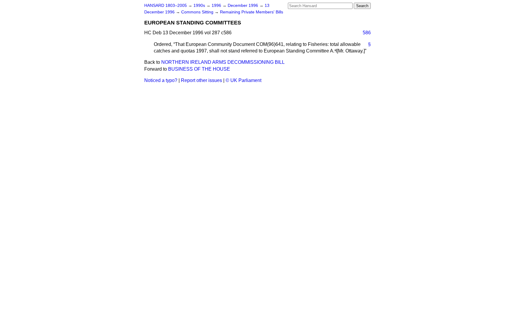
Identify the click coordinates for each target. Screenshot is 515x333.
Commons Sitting (198, 12)
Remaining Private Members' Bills (251, 12)
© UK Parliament (243, 80)
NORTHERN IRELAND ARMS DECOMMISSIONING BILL (223, 62)
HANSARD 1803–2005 (165, 5)
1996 (217, 5)
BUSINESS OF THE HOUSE (199, 69)
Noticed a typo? (160, 80)
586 (367, 32)
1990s (199, 5)
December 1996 (243, 5)
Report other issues (201, 80)
